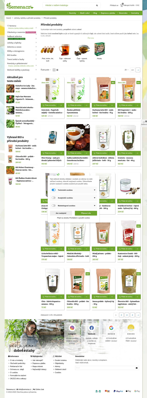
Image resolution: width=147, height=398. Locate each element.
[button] (31, 79)
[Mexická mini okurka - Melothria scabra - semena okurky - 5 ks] (10, 110)
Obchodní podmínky (17, 363)
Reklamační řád (16, 366)
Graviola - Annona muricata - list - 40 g (126, 159)
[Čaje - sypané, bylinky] (82, 49)
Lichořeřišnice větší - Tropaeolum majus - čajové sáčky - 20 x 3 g (52, 256)
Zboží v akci (84, 13)
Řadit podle (45, 70)
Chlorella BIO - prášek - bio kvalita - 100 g (25, 157)
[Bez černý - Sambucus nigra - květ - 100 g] (103, 185)
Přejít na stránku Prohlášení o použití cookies (73, 218)
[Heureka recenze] (130, 327)
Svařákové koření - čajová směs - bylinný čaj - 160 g (128, 207)
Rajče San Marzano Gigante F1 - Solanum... (25, 98)
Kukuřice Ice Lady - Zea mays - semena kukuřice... (26, 87)
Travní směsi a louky (15, 59)
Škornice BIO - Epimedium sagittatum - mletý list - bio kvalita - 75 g (129, 304)
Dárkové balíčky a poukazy (18, 70)
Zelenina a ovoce (14, 47)
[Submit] (97, 5)
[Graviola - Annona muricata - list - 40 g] (129, 137)
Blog (95, 13)
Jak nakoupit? (38, 360)
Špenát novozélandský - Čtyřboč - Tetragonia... (25, 122)
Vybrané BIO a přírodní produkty (18, 139)
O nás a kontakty (16, 360)
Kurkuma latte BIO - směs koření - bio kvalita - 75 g (102, 111)
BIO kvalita (11, 55)
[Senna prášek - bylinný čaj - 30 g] (103, 281)
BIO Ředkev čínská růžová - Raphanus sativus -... (26, 179)
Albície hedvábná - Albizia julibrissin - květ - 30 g (103, 159)
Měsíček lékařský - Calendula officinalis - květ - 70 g (78, 256)
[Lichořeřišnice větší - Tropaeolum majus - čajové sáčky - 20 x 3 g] (52, 233)
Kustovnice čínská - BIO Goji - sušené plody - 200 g (128, 255)
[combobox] (68, 5)
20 (126, 70)
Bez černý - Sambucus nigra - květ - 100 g (101, 207)
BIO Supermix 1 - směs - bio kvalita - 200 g (127, 111)
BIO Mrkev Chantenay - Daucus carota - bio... (25, 168)
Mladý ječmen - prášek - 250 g (102, 255)
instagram (72, 334)
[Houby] (99, 49)
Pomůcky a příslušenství (20, 64)
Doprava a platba (108, 13)
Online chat (39, 389)
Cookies (58, 372)
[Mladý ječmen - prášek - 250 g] (103, 233)
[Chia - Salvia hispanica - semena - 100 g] (52, 281)
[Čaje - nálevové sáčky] (64, 49)
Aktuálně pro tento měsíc (15, 79)
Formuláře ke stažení (18, 375)
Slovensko (123, 13)
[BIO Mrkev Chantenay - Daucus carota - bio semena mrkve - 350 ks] (10, 170)
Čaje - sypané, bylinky (82, 60)
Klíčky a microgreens (15, 51)
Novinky (72, 13)
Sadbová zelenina (16, 37)
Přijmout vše (86, 213)
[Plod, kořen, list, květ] (47, 49)
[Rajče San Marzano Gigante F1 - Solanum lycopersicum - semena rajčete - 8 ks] (10, 99)
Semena (20, 27)
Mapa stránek (38, 366)
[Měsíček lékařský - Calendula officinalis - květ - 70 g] (78, 233)
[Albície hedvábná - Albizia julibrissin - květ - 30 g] (103, 137)
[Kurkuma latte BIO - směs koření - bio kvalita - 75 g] (10, 148)
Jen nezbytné (61, 213)
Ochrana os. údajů (17, 369)
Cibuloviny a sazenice (21, 32)
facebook (91, 334)
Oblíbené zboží (60, 369)
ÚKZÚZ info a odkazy (18, 379)
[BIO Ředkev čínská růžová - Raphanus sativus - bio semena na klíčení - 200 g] (10, 181)
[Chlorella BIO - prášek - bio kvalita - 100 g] (10, 159)
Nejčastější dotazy (39, 369)
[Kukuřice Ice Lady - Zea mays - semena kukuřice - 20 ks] (10, 89)
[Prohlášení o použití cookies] (54, 372)
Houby (99, 58)
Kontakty (135, 13)
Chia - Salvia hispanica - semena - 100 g (51, 302)
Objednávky (59, 363)
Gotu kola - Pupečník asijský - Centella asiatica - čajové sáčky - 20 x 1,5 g (52, 112)
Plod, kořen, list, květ (48, 60)
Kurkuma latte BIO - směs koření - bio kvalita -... (26, 147)
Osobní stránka (60, 360)
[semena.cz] (20, 5)
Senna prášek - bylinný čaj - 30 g (103, 302)
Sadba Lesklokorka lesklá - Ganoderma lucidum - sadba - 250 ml (78, 160)
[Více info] (61, 105)
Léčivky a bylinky (14, 43)
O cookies (14, 372)
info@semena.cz (25, 389)
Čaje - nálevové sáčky (65, 60)
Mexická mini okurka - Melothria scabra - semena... (25, 110)
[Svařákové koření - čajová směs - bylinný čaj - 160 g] (129, 185)
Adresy (57, 366)
